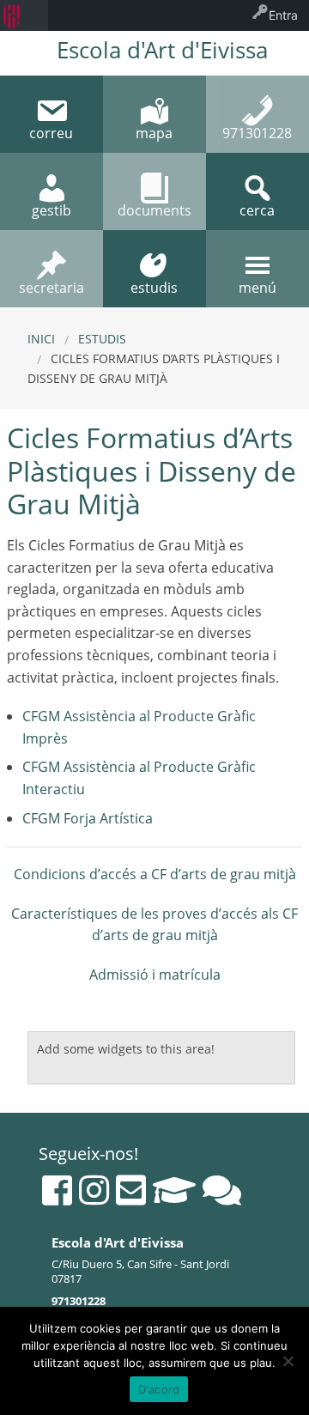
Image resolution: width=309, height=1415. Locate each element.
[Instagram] (94, 1190)
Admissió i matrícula (155, 974)
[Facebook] (57, 1190)
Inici (41, 339)
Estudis (102, 339)
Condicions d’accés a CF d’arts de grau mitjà (155, 874)
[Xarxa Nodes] (222, 1190)
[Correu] (131, 1190)
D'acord (159, 1389)
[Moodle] (174, 1190)
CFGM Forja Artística (87, 818)
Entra (283, 15)
